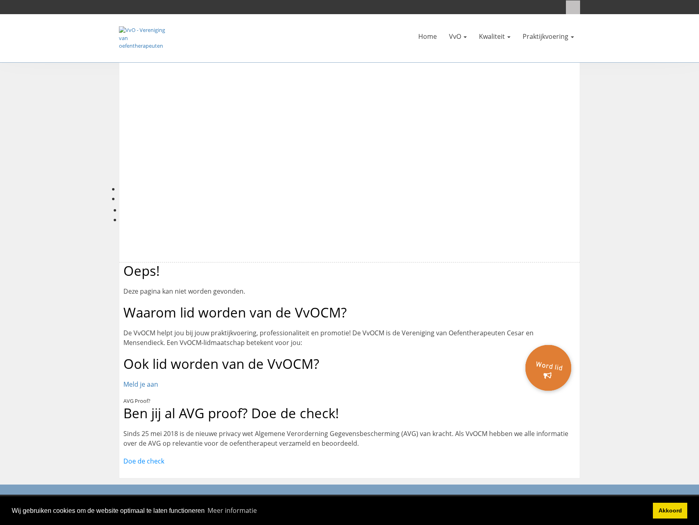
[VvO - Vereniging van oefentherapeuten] (143, 37)
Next (592, 133)
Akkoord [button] (670, 510)
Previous (107, 133)
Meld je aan (140, 384)
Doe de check (143, 461)
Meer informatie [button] (232, 510)
